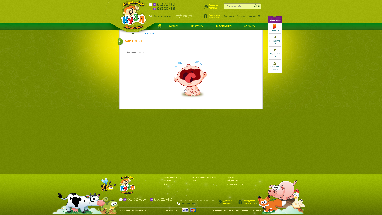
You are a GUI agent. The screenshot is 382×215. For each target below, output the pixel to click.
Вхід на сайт (229, 16)
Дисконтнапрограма (213, 6)
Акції (193, 181)
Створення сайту (220, 210)
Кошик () (275, 31)
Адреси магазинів (235, 184)
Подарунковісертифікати (214, 16)
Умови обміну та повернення (204, 177)
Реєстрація (241, 16)
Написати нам (233, 181)
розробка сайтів (237, 210)
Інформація (224, 26)
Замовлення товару (173, 177)
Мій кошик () (254, 16)
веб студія (249, 210)
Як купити (197, 26)
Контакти (249, 26)
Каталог (173, 26)
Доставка (168, 184)
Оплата (167, 181)
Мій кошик (149, 33)
